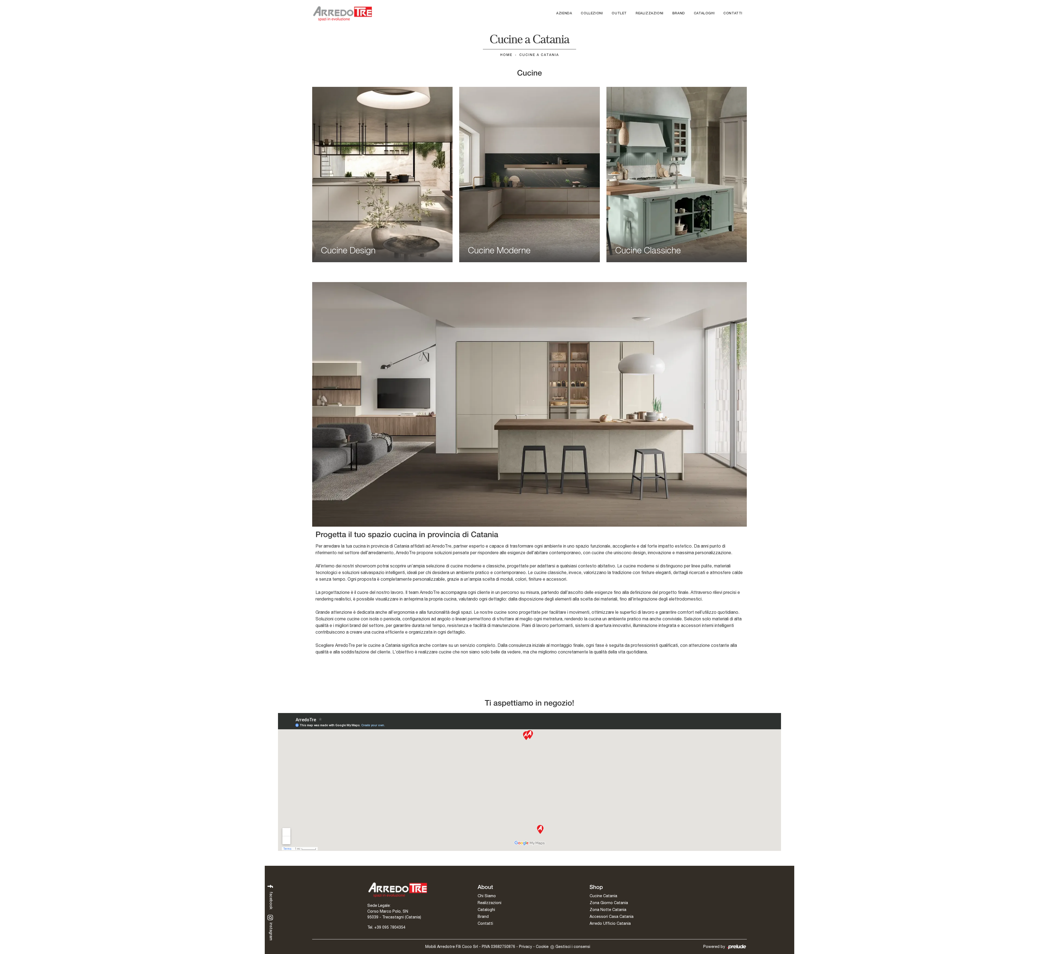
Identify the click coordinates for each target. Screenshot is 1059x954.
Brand (678, 13)
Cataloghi (704, 13)
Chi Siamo (487, 896)
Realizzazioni (650, 13)
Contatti (732, 13)
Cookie (542, 946)
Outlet (619, 13)
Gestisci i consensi (572, 946)
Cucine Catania (603, 896)
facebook (271, 900)
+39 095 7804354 (389, 927)
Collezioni (592, 13)
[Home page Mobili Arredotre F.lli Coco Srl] (342, 13)
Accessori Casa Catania (611, 916)
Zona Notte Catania (608, 909)
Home (506, 55)
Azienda (564, 13)
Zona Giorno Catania (609, 903)
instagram (271, 930)
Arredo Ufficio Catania (610, 923)
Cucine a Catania (539, 55)
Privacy (525, 946)
